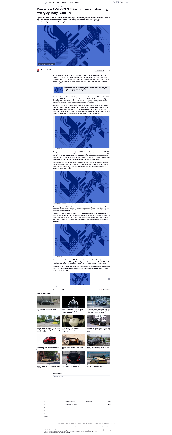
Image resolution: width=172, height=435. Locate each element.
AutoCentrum (110, 403)
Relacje (77, 2)
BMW (44, 403)
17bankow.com (89, 401)
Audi (44, 401)
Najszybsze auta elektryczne (70, 401)
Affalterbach (75, 260)
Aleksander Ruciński (45, 69)
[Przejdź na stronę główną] (45, 3)
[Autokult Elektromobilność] (52, 2)
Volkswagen (46, 416)
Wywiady (71, 2)
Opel (44, 410)
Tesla (44, 413)
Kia (44, 407)
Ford (44, 404)
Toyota (45, 414)
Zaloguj (122, 2)
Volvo (45, 417)
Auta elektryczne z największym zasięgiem (72, 403)
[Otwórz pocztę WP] (114, 2)
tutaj (69, 432)
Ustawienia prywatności (109, 423)
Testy (57, 2)
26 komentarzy (100, 70)
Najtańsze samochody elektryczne (71, 404)
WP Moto (109, 404)
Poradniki (64, 2)
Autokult (109, 401)
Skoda (45, 411)
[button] (117, 2)
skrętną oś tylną (103, 164)
